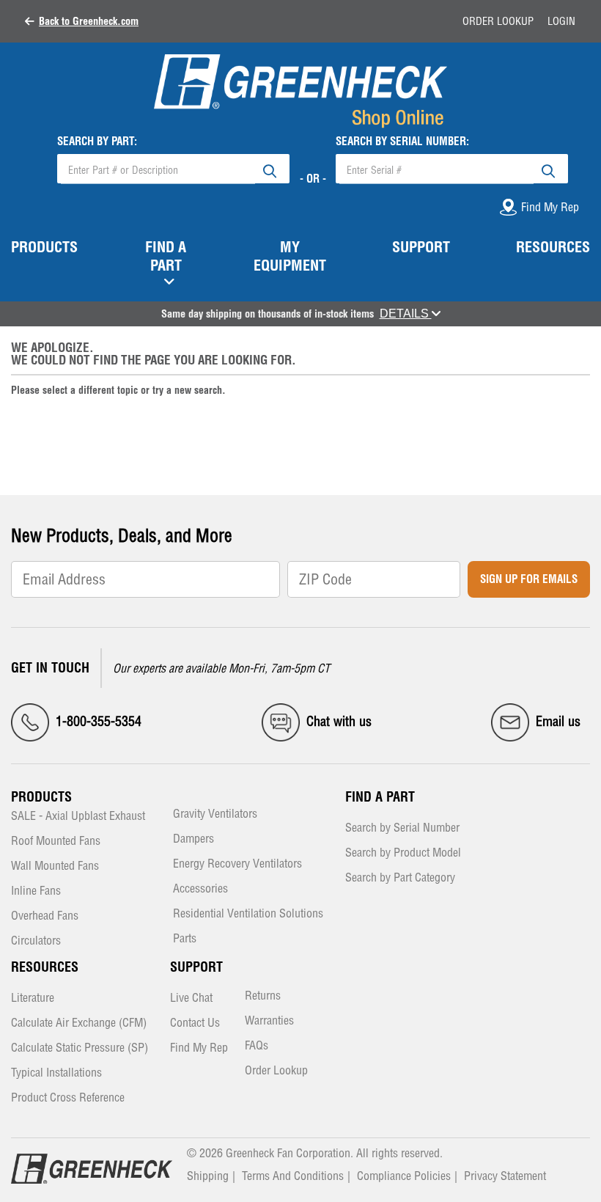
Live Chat (191, 998)
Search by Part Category (400, 878)
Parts (184, 939)
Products (41, 796)
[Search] (269, 168)
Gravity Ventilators (215, 814)
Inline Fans (36, 891)
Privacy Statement (505, 1175)
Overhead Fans (44, 916)
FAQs (256, 1046)
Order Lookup (498, 21)
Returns (263, 996)
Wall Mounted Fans (55, 866)
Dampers (193, 839)
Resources (44, 967)
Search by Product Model (403, 853)
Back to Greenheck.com (89, 21)
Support (196, 967)
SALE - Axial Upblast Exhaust (78, 816)
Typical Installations (56, 1073)
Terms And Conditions (293, 1175)
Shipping (208, 1175)
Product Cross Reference (68, 1098)
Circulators (36, 941)
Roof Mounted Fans (55, 841)
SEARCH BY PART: (97, 141)
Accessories (200, 889)
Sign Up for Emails (529, 579)
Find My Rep (199, 1048)
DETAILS (406, 313)
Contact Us (195, 1023)
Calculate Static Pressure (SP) (79, 1048)
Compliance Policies (404, 1175)
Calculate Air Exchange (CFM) (79, 1023)
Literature (32, 998)
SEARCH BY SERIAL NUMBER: (402, 141)
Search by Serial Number (402, 828)
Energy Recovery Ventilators (237, 864)
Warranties (269, 1021)
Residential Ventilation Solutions (248, 914)
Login (561, 21)
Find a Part (380, 796)
